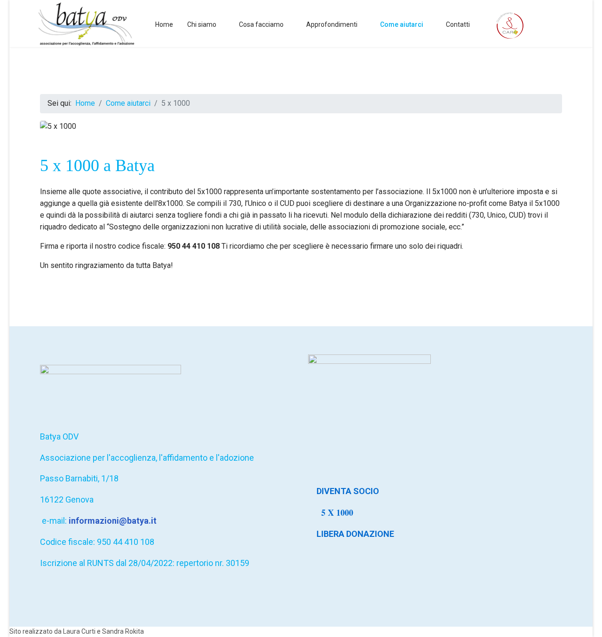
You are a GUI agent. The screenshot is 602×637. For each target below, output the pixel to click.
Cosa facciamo (261, 24)
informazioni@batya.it (113, 521)
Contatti (458, 24)
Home (164, 24)
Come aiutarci (401, 24)
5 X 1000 (338, 512)
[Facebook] (563, 24)
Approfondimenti (331, 24)
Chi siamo (201, 24)
